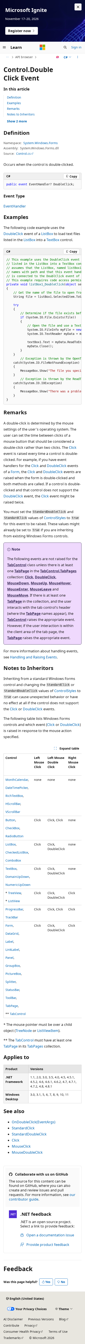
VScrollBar (12, 812)
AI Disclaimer (13, 1319)
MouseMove (17, 595)
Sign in (76, 47)
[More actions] (78, 57)
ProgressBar (14, 909)
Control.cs (23, 153)
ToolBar (10, 998)
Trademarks (12, 1338)
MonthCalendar (16, 780)
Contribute (11, 1325)
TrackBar (11, 917)
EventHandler (14, 206)
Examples (14, 103)
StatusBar (12, 990)
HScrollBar (12, 804)
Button (10, 820)
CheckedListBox (16, 852)
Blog (62, 1319)
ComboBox (13, 860)
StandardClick (23, 1128)
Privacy (29, 1325)
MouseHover (60, 583)
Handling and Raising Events (33, 657)
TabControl (16, 565)
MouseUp (39, 583)
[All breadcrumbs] (7, 57)
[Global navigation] (4, 47)
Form (15, 471)
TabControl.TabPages (58, 571)
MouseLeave (40, 589)
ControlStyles (55, 517)
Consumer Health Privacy (21, 1331)
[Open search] (65, 47)
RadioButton (14, 836)
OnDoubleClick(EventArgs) (33, 1122)
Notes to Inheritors (21, 114)
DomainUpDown (17, 877)
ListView (14, 901)
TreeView (14, 893)
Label (9, 941)
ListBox (47, 233)
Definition (14, 97)
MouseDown (18, 583)
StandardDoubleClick (29, 1134)
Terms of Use (58, 1331)
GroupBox (12, 966)
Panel (9, 958)
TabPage (21, 571)
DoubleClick (13, 233)
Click (72, 447)
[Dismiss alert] (78, 6)
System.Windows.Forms (40, 143)
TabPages (35, 1046)
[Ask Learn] (57, 57)
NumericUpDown (18, 885)
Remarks (13, 109)
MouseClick (21, 1146)
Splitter (10, 982)
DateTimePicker (16, 788)
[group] (42, 330)
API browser (24, 57)
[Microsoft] (42, 47)
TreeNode (24, 1030)
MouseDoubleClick (27, 1152)
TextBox (52, 239)
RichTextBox (14, 796)
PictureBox (13, 974)
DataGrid (12, 933)
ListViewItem (47, 1030)
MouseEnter (17, 589)
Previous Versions (41, 1319)
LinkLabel (12, 950)
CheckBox (12, 828)
